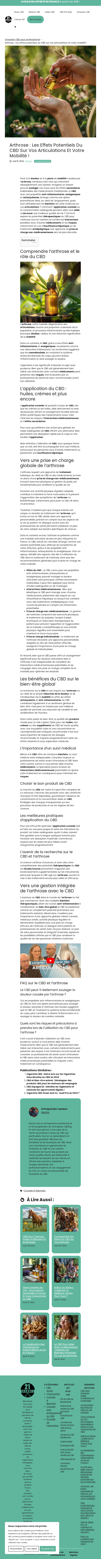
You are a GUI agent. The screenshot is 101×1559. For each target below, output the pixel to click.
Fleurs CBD (19, 12)
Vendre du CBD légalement (67, 1436)
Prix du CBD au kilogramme (66, 1400)
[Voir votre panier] (15, 27)
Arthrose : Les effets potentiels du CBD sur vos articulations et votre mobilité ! (88, 1492)
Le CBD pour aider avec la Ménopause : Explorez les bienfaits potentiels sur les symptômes (66, 1350)
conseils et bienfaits (35, 1190)
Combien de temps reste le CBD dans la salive (67, 1426)
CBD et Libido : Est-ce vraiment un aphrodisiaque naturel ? (87, 1527)
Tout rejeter (31, 1548)
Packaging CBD (67, 1445)
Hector (28, 161)
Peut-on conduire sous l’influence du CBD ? (87, 1540)
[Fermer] (56, 1524)
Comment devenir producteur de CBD (67, 1467)
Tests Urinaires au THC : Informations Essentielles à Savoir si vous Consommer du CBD (34, 1293)
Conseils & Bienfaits (42, 161)
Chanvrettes (53, 1394)
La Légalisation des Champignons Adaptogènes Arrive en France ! (34, 1348)
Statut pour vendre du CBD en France (67, 1408)
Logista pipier (66, 1441)
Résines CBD (34, 12)
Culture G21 (19, 19)
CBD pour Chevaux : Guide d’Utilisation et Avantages (34, 1239)
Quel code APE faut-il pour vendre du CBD (67, 1452)
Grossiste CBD (83, 12)
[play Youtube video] (50, 960)
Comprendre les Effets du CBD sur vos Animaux (64, 1239)
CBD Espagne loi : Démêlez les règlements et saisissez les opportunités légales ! (50, 1088)
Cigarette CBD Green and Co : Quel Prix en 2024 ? (53, 1093)
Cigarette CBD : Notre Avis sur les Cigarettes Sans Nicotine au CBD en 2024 (50, 1076)
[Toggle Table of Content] (33, 242)
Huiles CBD (50, 12)
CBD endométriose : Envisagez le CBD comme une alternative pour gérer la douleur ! (88, 1510)
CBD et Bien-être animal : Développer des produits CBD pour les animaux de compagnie (51, 1082)
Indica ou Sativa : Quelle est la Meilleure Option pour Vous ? (64, 1292)
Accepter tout (47, 1548)
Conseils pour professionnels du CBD (54, 1411)
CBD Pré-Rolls (65, 12)
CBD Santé (50, 1389)
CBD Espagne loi (67, 1459)
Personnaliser (16, 1548)
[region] (32, 1538)
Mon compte (35, 19)
